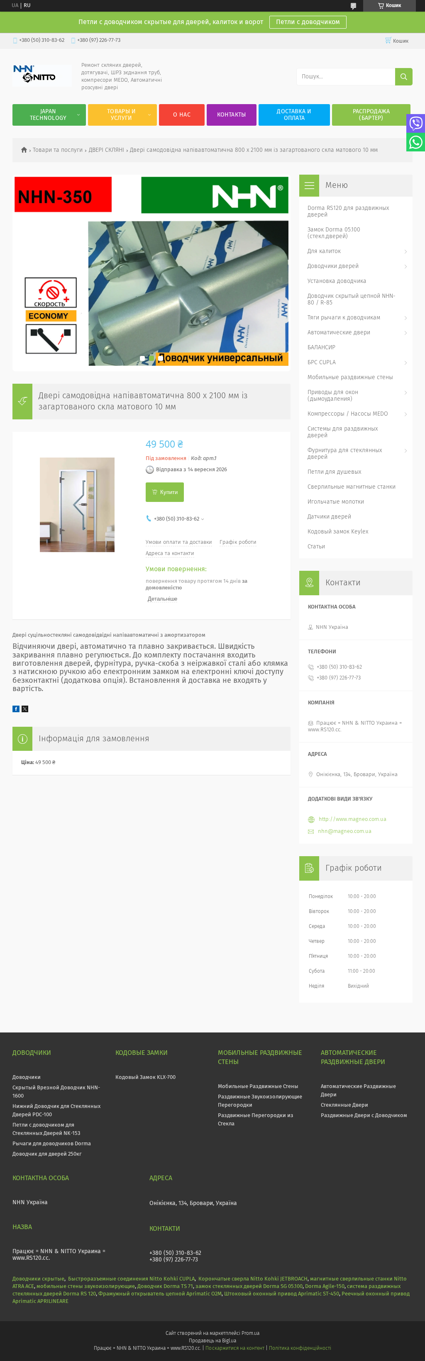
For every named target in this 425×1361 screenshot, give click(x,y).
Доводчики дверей (333, 266)
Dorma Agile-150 (324, 1286)
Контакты (231, 115)
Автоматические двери (339, 333)
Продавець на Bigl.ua (212, 1341)
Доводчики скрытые (38, 1279)
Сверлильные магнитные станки (352, 487)
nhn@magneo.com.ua (344, 831)
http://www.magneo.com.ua (352, 819)
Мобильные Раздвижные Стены (258, 1086)
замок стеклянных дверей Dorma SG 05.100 (249, 1286)
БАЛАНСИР (321, 348)
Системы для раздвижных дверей (343, 432)
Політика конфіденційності (300, 1348)
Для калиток (324, 251)
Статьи (316, 547)
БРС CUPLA (322, 362)
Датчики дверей (329, 517)
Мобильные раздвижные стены (350, 377)
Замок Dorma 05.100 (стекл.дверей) (334, 233)
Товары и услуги (121, 115)
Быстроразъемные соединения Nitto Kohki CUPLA (131, 1279)
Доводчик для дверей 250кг (47, 1154)
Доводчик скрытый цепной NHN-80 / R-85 (352, 299)
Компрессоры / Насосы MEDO (348, 414)
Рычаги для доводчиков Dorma (51, 1144)
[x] (25, 710)
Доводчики (26, 1077)
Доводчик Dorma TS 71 (165, 1286)
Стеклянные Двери (344, 1105)
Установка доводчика (337, 281)
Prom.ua (250, 1333)
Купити (169, 492)
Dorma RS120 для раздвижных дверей (348, 211)
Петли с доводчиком (308, 22)
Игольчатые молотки (336, 502)
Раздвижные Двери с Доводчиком (364, 1115)
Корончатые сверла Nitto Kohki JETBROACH (253, 1279)
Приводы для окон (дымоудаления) (333, 396)
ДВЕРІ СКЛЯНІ (106, 150)
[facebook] (16, 710)
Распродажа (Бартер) (371, 115)
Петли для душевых (334, 472)
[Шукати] (404, 76)
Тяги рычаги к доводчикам (344, 318)
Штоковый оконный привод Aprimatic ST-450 (281, 1294)
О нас (182, 115)
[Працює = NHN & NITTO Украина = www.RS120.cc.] (42, 85)
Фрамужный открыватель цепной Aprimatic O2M (160, 1294)
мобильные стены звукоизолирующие (86, 1286)
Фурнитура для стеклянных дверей (345, 454)
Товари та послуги (58, 150)
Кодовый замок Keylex (338, 532)
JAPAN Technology (48, 115)
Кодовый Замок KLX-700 (145, 1077)
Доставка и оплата (294, 115)
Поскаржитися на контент (234, 1348)
